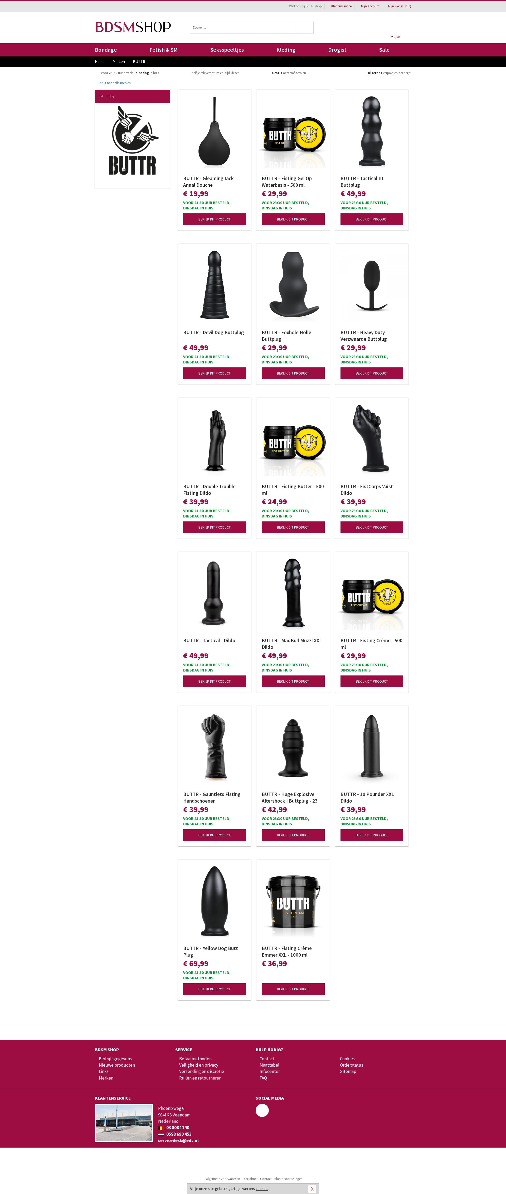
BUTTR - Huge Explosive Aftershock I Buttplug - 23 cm (290, 797)
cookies (262, 1188)
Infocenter (270, 1071)
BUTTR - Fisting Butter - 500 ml (293, 489)
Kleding (285, 49)
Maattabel (269, 1065)
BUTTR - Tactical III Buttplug (361, 181)
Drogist (337, 49)
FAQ (263, 1078)
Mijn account (370, 6)
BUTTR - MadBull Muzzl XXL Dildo (292, 643)
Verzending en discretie (201, 1071)
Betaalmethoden (195, 1059)
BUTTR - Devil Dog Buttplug (213, 332)
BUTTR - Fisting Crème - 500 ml (371, 643)
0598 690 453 (179, 1134)
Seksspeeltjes (227, 49)
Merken (106, 1078)
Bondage (106, 49)
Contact (267, 1059)
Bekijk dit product (214, 219)
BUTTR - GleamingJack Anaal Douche (208, 181)
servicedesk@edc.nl (178, 1140)
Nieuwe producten (117, 1065)
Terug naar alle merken (114, 83)
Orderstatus (351, 1065)
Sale (384, 49)
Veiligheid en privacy (198, 1065)
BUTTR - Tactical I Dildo (209, 640)
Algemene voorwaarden (223, 1179)
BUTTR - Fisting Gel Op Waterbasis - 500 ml (287, 181)
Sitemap (348, 1071)
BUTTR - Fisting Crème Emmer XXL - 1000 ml (287, 951)
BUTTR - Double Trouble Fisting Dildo (209, 489)
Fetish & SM (163, 49)
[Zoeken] (304, 27)
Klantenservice (341, 6)
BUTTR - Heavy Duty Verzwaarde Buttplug (363, 335)
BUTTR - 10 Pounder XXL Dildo (367, 797)
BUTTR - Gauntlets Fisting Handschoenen (212, 797)
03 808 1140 (177, 1127)
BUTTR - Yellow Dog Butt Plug (210, 951)
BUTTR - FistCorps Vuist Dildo (366, 489)
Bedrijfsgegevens (115, 1059)
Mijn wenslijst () (399, 6)
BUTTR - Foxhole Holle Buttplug (286, 335)
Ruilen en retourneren (200, 1078)
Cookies (347, 1059)
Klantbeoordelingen (288, 1179)
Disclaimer (250, 1179)
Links (104, 1071)
